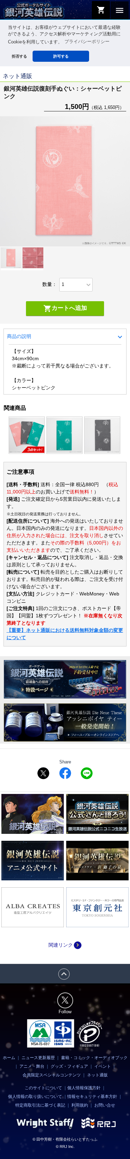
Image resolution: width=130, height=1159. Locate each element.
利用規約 (79, 1105)
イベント (102, 1066)
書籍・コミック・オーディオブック (94, 1057)
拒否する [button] (19, 56)
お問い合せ (104, 1105)
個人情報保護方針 (84, 1087)
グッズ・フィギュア (69, 1066)
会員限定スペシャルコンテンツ (52, 1075)
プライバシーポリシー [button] (87, 41)
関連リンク (65, 945)
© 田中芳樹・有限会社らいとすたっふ (65, 1139)
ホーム (9, 1057)
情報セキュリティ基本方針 (92, 1096)
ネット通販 (97, 1075)
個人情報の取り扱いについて (35, 1096)
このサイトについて (43, 1087)
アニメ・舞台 (31, 1066)
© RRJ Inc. (65, 1146)
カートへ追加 (65, 308)
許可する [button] (61, 56)
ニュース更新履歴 (38, 1057)
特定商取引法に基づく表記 (40, 1105)
